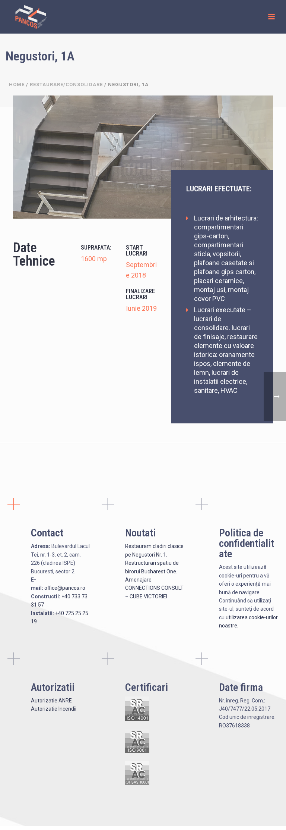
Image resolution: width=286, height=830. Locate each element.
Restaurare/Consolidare (66, 84)
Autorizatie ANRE (51, 701)
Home (17, 84)
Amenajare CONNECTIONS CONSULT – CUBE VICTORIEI (154, 588)
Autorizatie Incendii (53, 709)
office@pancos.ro (64, 588)
